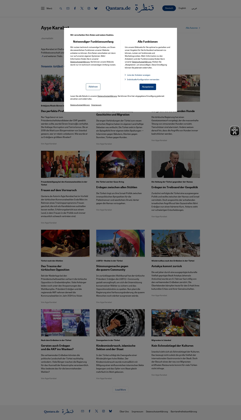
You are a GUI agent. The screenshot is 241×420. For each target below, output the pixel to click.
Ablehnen (93, 86)
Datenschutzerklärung (80, 61)
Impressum (96, 105)
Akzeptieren (148, 86)
